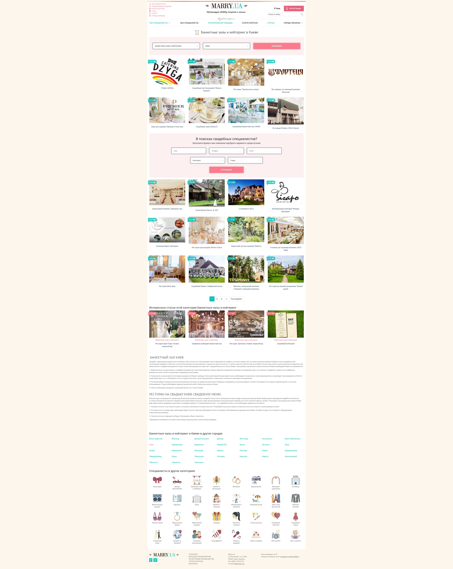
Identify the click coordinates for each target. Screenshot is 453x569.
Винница (175, 439)
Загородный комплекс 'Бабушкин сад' (167, 208)
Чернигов (176, 462)
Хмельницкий (291, 456)
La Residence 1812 (246, 208)
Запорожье (267, 439)
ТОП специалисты (158, 22)
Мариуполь (177, 450)
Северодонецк (291, 450)
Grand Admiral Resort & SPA (207, 210)
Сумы (174, 456)
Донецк (220, 439)
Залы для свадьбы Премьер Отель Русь (167, 126)
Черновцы (198, 462)
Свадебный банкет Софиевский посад (206, 286)
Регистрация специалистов (201, 559)
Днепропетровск (201, 439)
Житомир (244, 439)
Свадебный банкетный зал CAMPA (246, 126)
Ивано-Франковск (293, 439)
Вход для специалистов (200, 557)
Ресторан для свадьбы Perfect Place (207, 247)
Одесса (220, 450)
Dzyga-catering (167, 88)
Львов (152, 450)
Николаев (198, 450)
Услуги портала (250, 22)
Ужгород (221, 456)
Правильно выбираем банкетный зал (207, 343)
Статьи (270, 22)
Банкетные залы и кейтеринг (167, 340)
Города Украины (292, 22)
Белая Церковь (156, 439)
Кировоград (177, 444)
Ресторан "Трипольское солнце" (246, 89)
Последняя (236, 299)
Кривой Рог (222, 444)
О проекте (193, 554)
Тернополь (199, 456)
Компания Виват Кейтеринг (167, 246)
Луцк (287, 444)
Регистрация (295, 8)
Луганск (265, 444)
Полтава (243, 450)
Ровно (265, 450)
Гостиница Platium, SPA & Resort (286, 128)
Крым (242, 444)
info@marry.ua (238, 564)
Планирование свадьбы (220, 22)
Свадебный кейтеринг (286, 343)
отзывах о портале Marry (289, 557)
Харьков (243, 456)
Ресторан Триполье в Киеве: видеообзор (246, 343)
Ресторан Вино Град (167, 286)
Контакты (193, 564)
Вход (278, 8)
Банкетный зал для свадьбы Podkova (246, 246)
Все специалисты (189, 22)
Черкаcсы (153, 462)
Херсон (265, 456)
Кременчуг (199, 444)
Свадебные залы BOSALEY (207, 126)
